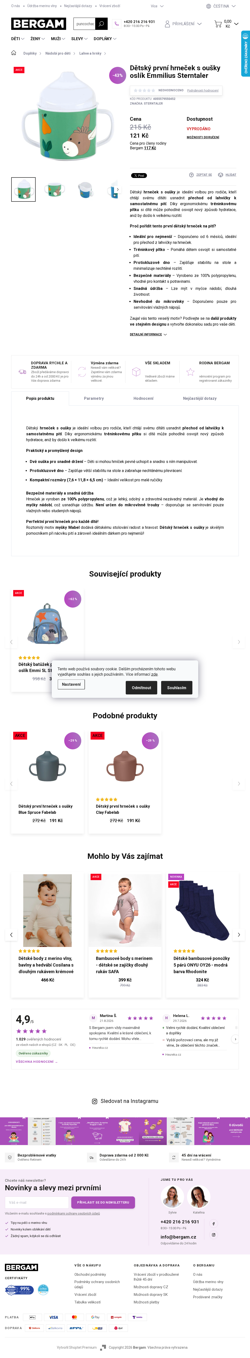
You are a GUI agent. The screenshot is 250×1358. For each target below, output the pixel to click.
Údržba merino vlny (42, 6)
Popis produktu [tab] (40, 398)
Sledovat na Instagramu (129, 1101)
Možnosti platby (146, 1302)
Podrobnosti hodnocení (203, 90)
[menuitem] (18, 39)
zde (154, 674)
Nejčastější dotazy (78, 6)
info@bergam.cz (178, 1237)
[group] (47, 934)
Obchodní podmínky (90, 1274)
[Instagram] (213, 1234)
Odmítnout (141, 687)
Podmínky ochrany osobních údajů (97, 1284)
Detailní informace (146, 334)
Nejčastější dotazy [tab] (200, 398)
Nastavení (71, 684)
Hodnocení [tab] (143, 398)
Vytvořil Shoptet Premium (77, 1347)
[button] (47, 980)
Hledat (101, 24)
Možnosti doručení (203, 137)
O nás (15, 6)
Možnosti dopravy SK (151, 1294)
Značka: (146, 103)
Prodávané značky (207, 1297)
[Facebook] (213, 1223)
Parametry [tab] (94, 398)
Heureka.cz (100, 1048)
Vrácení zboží (109, 6)
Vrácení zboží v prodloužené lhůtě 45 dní (156, 1277)
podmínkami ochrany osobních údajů (73, 1213)
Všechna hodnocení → (37, 1061)
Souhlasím (176, 687)
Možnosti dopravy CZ (151, 1287)
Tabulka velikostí (87, 1302)
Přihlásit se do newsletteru (103, 1202)
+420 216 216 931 (180, 1222)
